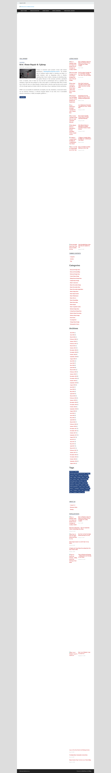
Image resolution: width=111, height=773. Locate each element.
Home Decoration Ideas (75, 287)
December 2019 (73, 376)
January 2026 (73, 341)
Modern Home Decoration (75, 313)
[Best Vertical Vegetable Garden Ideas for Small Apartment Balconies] (73, 115)
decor (76, 475)
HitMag (89, 771)
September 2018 (73, 408)
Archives (72, 259)
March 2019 (72, 395)
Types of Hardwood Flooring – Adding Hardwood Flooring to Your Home (84, 556)
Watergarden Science (74, 324)
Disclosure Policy (73, 507)
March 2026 (72, 337)
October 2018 (73, 406)
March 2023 (72, 345)
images (79, 482)
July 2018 (72, 413)
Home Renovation (74, 302)
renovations (87, 488)
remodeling (76, 488)
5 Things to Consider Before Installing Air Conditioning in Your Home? (84, 139)
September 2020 (73, 356)
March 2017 (72, 448)
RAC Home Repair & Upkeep (33, 64)
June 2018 (72, 415)
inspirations (77, 484)
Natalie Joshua (29, 67)
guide (78, 479)
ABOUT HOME (24, 10)
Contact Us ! (72, 505)
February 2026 (73, 339)
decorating (80, 475)
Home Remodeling (74, 300)
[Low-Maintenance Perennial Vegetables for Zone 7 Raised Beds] (73, 105)
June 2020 (72, 363)
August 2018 (72, 411)
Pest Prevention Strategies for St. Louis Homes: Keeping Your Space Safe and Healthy (84, 74)
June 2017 (72, 441)
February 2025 (73, 343)
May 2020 (72, 365)
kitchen (86, 484)
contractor (72, 475)
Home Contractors (74, 282)
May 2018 (72, 417)
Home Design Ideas (74, 291)
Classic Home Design (74, 276)
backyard (71, 471)
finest (71, 479)
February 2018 (73, 424)
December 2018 (73, 402)
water (83, 492)
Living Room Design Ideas (75, 311)
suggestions (87, 490)
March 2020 (72, 369)
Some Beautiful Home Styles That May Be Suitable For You (84, 246)
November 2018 (73, 404)
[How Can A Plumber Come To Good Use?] (73, 652)
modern (87, 486)
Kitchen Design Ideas (74, 308)
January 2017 (73, 452)
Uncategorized (73, 319)
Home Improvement (74, 293)
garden (74, 479)
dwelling (78, 477)
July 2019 (72, 387)
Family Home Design (74, 280)
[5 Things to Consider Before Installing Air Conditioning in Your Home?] (73, 137)
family (87, 477)
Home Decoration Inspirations (76, 289)
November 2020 (73, 352)
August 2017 (72, 437)
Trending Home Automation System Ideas (78, 755)
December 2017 (73, 428)
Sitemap (71, 509)
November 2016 (73, 456)
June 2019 (72, 389)
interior (82, 484)
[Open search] (91, 10)
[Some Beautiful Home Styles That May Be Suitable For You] (73, 244)
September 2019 (73, 382)
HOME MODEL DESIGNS (69, 10)
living (80, 486)
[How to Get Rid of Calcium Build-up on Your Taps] (73, 146)
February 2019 (73, 398)
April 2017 (72, 446)
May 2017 (72, 443)
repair (71, 490)
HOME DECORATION (34, 10)
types (71, 492)
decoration (86, 475)
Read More (22, 97)
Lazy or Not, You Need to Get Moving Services (79, 750)
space (79, 490)
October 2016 (73, 459)
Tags (71, 261)
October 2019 (73, 380)
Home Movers (73, 298)
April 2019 (72, 393)
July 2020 (72, 361)
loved (84, 486)
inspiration (72, 484)
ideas (76, 482)
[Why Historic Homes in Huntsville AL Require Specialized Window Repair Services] (73, 125)
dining (75, 477)
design (71, 477)
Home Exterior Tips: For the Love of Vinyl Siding (80, 760)
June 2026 (72, 334)
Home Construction (84, 479)
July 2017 (72, 439)
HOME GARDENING (56, 10)
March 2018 (72, 422)
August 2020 (72, 358)
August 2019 (72, 385)
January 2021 (73, 347)
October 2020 (73, 354)
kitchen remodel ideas (74, 486)
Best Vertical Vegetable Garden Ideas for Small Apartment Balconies (83, 117)
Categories (72, 256)
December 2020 (73, 350)
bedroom (76, 471)
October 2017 (73, 432)
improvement (84, 482)
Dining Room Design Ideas (76, 278)
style (82, 490)
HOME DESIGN (46, 10)
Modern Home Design (75, 315)
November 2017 (73, 430)
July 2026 (72, 332)
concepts (88, 473)
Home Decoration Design (75, 284)
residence (75, 490)
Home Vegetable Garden (75, 306)
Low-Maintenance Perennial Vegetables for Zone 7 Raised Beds (84, 106)
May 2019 (72, 391)
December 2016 (73, 454)
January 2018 (73, 426)
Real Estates (72, 317)
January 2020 (73, 374)
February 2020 (73, 371)
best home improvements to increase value (77, 473)
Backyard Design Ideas (75, 269)
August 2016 (72, 463)
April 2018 (72, 419)
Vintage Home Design (74, 322)
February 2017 (73, 450)
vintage (79, 492)
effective (83, 477)
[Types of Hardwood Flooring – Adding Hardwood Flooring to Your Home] (73, 554)
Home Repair (22, 62)
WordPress (84, 771)
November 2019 (73, 378)
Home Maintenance (74, 295)
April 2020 (72, 367)
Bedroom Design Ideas (75, 274)
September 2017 (73, 435)
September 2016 (73, 461)
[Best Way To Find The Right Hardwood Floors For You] (73, 534)
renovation (82, 488)
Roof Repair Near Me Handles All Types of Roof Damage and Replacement (84, 97)
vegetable (75, 492)
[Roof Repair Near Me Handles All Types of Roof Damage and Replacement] (73, 95)
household (72, 482)
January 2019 (73, 400)
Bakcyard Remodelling (75, 271)
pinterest (71, 488)
